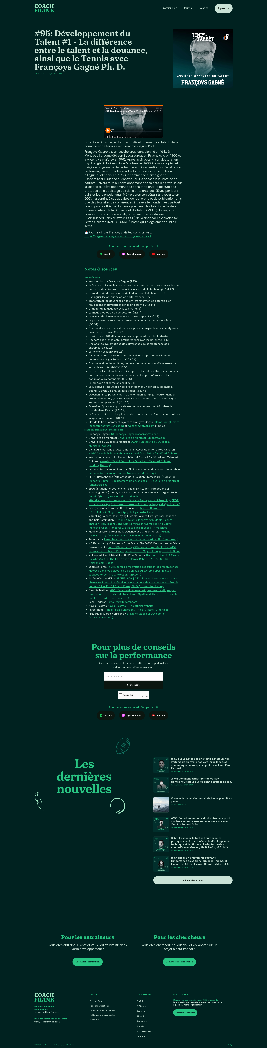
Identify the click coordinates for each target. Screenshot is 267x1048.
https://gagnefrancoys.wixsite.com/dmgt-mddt (117, 236)
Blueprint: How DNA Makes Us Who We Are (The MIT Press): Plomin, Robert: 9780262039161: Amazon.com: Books (134, 559)
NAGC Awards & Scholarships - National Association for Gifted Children (133, 453)
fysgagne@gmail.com (141, 426)
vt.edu (93, 496)
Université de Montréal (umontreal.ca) (141, 438)
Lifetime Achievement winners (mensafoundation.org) (122, 473)
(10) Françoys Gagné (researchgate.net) (134, 434)
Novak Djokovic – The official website (130, 606)
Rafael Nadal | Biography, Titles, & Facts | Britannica (137, 609)
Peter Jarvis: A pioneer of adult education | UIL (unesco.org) (141, 539)
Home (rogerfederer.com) (122, 602)
